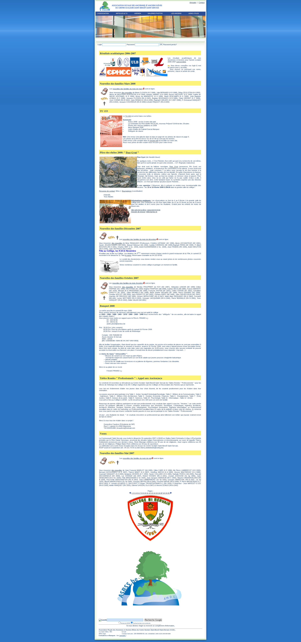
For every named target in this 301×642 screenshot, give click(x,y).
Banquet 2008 (107, 306)
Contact (202, 2)
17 (162, 493)
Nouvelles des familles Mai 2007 (117, 453)
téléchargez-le (151, 212)
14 (154, 493)
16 (159, 493)
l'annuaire (122, 635)
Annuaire (193, 2)
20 (169, 493)
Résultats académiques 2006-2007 (118, 53)
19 (166, 493)
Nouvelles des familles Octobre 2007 (119, 278)
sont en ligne (181, 62)
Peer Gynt (131, 152)
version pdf (154, 140)
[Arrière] (130, 493)
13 (152, 493)
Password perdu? (170, 44)
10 (145, 493)
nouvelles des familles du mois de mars (128, 89)
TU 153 (104, 111)
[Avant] (171, 493)
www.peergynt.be (153, 210)
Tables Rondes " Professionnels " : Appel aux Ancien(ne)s (131, 378)
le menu (128, 255)
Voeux (103, 433)
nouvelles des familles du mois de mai (137, 458)
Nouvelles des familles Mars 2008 (117, 83)
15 (157, 493)
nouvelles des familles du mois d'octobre (127, 283)
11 (148, 493)
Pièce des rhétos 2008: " (113, 152)
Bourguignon (127, 191)
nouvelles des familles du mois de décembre (139, 239)
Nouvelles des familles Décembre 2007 (120, 228)
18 (164, 493)
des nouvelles (127, 92)
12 (150, 493)
